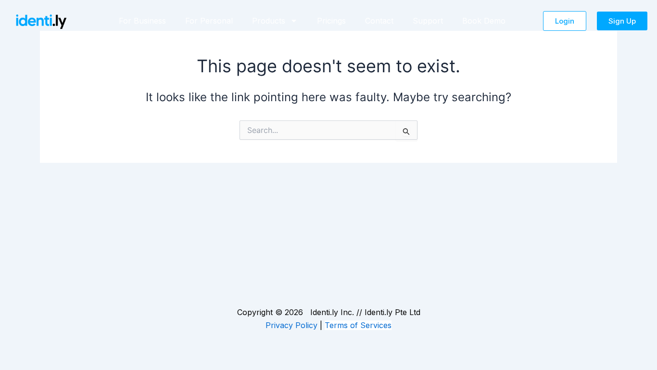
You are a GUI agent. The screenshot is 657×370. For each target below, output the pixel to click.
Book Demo (483, 21)
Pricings (331, 21)
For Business (142, 21)
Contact (379, 21)
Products (268, 21)
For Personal (209, 21)
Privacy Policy (291, 325)
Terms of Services (358, 325)
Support (428, 21)
